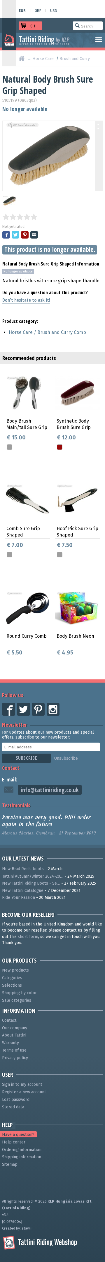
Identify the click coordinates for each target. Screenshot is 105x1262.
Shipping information (21, 1156)
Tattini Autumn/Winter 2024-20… (32, 876)
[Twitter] (16, 235)
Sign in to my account (22, 1084)
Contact (10, 767)
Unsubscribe (66, 758)
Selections (12, 985)
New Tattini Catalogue (22, 890)
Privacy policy (15, 1057)
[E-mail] (34, 235)
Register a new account (24, 1092)
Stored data (13, 1107)
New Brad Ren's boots (23, 868)
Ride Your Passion (18, 897)
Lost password (15, 1099)
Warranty (10, 1042)
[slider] (19, 216)
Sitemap (10, 1164)
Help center (13, 1142)
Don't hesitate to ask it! (26, 300)
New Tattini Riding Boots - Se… (31, 883)
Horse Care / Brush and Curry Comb (47, 332)
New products (15, 970)
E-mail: (9, 779)
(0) (32, 26)
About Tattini (14, 1035)
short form (28, 936)
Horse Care (43, 58)
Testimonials (16, 805)
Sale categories (16, 1000)
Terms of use (14, 1050)
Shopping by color (19, 992)
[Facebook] (6, 235)
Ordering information (21, 1149)
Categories (12, 977)
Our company (14, 1027)
